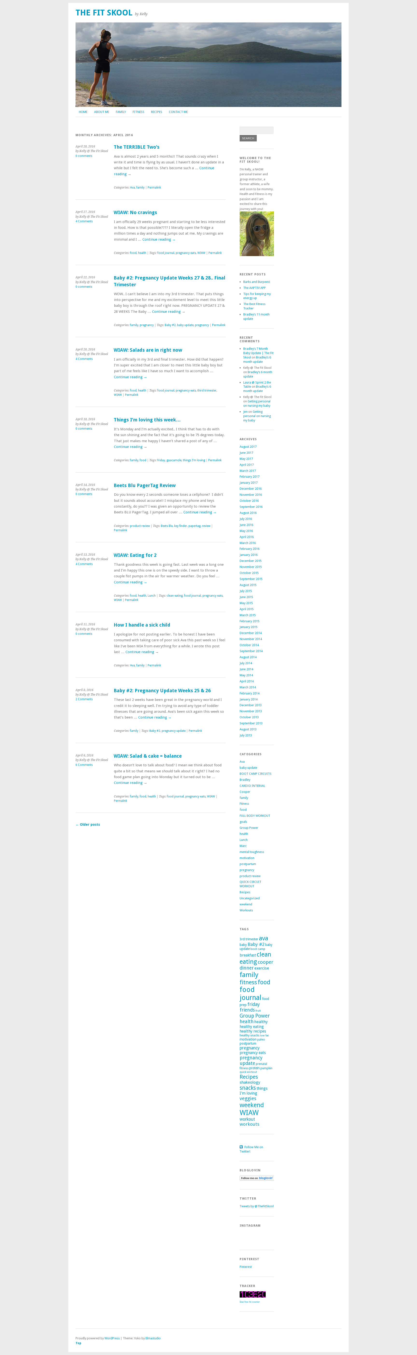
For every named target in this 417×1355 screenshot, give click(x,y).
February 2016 (249, 549)
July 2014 (246, 663)
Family (121, 112)
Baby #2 (170, 325)
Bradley (245, 780)
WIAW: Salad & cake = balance (148, 756)
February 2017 (249, 476)
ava (263, 938)
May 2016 (246, 531)
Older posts (88, 824)
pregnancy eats (186, 253)
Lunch (152, 595)
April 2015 (247, 609)
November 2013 (251, 711)
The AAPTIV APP (254, 288)
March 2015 (248, 615)
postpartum (248, 864)
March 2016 (248, 543)
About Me (101, 112)
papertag (194, 526)
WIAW (201, 253)
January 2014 (248, 699)
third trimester (206, 390)
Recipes (156, 112)
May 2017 (246, 459)
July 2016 (246, 519)
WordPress (112, 1338)
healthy (261, 1021)
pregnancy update (174, 731)
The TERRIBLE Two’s (137, 147)
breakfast (248, 955)
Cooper (245, 792)
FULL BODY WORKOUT (255, 815)
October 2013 (249, 717)
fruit (258, 1010)
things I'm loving (194, 460)
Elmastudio (153, 1338)
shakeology (250, 1082)
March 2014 (248, 687)
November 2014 (251, 639)
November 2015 (251, 567)
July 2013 (246, 735)
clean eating (175, 595)
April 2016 (247, 537)
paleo (261, 1039)
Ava (132, 187)
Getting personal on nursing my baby (257, 416)
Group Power (249, 828)
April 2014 (247, 681)
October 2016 (249, 501)
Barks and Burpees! (256, 282)
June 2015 (246, 597)
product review (140, 526)
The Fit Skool (104, 12)
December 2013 (251, 705)
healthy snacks (249, 1035)
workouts (249, 1124)
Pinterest (246, 1267)
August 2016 (248, 513)
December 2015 (251, 561)
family (140, 187)
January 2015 (248, 627)
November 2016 (251, 494)
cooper (265, 962)
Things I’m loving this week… (147, 420)
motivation (247, 858)
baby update (185, 325)
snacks (248, 1088)
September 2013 (251, 723)
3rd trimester (249, 939)
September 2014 (251, 651)
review (206, 526)
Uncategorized (250, 898)
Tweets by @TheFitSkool (257, 1206)
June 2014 (246, 669)
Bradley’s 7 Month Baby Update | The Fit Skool (258, 353)
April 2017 (247, 465)
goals (243, 822)
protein (254, 1068)
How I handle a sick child (142, 625)
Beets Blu (167, 526)
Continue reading (159, 239)
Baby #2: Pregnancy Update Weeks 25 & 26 (162, 690)
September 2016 (251, 507)
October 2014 (249, 645)
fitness (248, 982)
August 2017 (248, 446)
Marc (243, 846)
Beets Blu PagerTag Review (145, 485)
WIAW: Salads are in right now (148, 350)
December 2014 (251, 633)
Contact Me (178, 112)
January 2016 (248, 555)
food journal (165, 253)
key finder (180, 526)
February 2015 (249, 621)
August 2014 (248, 657)
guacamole (174, 460)
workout (247, 1119)
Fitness (138, 112)
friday (161, 460)
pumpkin (266, 1068)
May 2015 (246, 603)
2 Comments (84, 699)
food (133, 253)
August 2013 (248, 729)
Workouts (246, 910)
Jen (245, 411)
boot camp (257, 949)
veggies (248, 1098)
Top (78, 1343)
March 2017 (248, 471)
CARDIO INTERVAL (252, 786)
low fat (264, 1035)
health (142, 253)
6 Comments (84, 765)
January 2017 (248, 482)
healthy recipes (253, 1031)
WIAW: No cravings (135, 212)
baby (243, 945)
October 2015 (249, 573)
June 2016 (246, 525)
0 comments (84, 156)
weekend (246, 904)
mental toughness (252, 852)
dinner (247, 968)
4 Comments (84, 221)
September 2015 (251, 579)
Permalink (154, 187)
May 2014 (246, 675)
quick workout (248, 1072)
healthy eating (252, 1026)
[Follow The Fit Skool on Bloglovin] (257, 1179)
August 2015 (248, 585)
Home (83, 112)
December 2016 (251, 488)
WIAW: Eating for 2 (135, 555)
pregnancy (147, 325)
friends (247, 1010)
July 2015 (246, 591)
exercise (261, 968)
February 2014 (249, 693)
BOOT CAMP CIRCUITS (255, 773)
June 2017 (246, 452)
